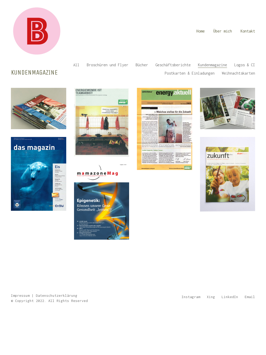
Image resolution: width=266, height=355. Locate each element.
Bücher (142, 65)
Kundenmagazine (212, 65)
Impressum (20, 295)
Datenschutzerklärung (56, 295)
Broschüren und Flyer (107, 65)
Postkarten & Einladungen (190, 73)
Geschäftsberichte (173, 65)
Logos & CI (244, 65)
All (76, 65)
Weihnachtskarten (238, 73)
